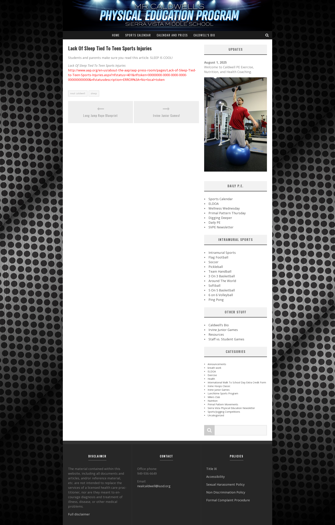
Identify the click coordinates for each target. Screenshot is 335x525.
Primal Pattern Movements (223, 404)
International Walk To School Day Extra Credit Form (237, 382)
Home (116, 35)
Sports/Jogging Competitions (224, 411)
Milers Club (214, 397)
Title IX (211, 469)
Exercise (212, 375)
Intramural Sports (222, 252)
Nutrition (213, 400)
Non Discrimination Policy (225, 492)
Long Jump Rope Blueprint (100, 115)
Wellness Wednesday (224, 208)
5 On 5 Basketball (222, 290)
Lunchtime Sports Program (223, 393)
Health (211, 378)
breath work (214, 367)
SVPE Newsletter (221, 227)
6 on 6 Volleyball (221, 295)
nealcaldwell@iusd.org (153, 486)
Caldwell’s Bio (204, 35)
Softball (214, 285)
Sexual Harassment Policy (225, 484)
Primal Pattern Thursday (227, 213)
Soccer (213, 262)
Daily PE (214, 222)
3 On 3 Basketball (222, 276)
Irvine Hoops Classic (219, 386)
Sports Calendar (138, 35)
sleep (94, 93)
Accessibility (215, 476)
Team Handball (220, 271)
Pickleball (216, 267)
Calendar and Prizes (172, 35)
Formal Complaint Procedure (228, 500)
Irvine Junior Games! (166, 115)
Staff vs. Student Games (226, 339)
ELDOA (214, 204)
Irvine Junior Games (223, 330)
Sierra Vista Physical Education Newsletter (231, 408)
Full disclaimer (79, 514)
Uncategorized (216, 415)
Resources (216, 334)
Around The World (222, 281)
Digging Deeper (220, 218)
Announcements (217, 364)
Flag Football (218, 257)
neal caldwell (77, 93)
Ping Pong (216, 300)
